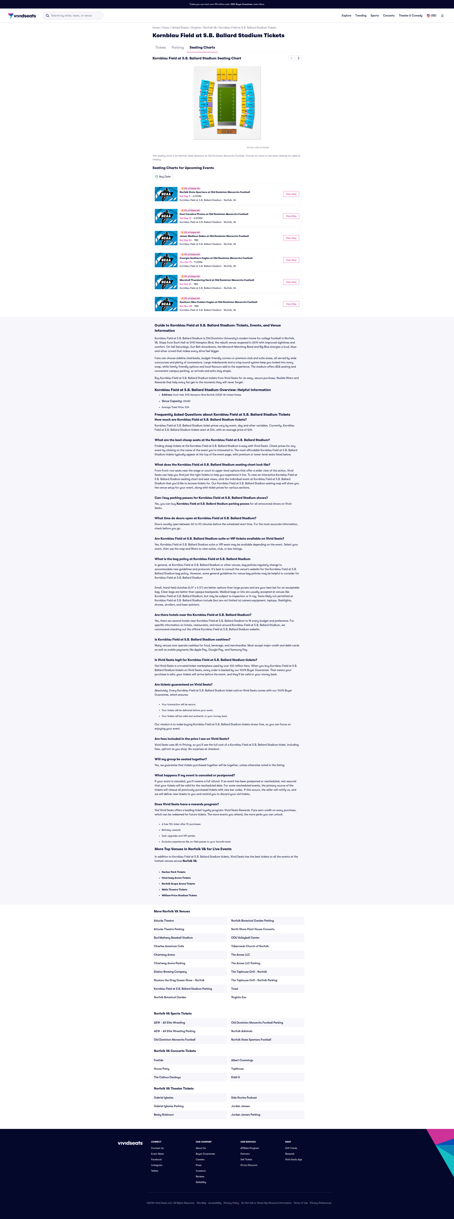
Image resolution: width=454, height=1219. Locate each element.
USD (433, 15)
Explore (346, 15)
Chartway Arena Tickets (176, 877)
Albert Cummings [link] (242, 1060)
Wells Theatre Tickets (174, 889)
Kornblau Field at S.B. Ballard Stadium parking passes (213, 503)
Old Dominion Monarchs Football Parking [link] (257, 1022)
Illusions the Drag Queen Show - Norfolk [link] (179, 980)
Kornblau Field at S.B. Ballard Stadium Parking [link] (183, 988)
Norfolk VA (210, 27)
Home (156, 27)
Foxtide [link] (158, 1060)
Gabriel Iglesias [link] (163, 1097)
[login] (442, 15)
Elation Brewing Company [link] (170, 971)
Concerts (389, 15)
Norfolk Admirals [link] (241, 1031)
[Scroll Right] (298, 58)
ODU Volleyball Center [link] (245, 937)
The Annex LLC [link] (240, 954)
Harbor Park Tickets (174, 872)
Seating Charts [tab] (202, 47)
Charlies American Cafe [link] (169, 946)
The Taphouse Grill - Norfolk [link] (249, 971)
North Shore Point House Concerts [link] (253, 929)
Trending (360, 15)
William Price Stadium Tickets (179, 895)
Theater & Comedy (410, 15)
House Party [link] (161, 1068)
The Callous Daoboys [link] (167, 1077)
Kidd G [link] (235, 1077)
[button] (163, 176)
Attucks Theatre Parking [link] (169, 929)
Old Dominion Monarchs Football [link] (174, 1039)
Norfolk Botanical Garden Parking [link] (252, 920)
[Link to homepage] (23, 15)
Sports (375, 15)
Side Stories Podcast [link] (244, 1097)
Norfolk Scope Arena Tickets (178, 883)
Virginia (196, 27)
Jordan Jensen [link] (240, 1106)
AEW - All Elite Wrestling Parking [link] (174, 1031)
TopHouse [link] (237, 1068)
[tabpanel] (227, 184)
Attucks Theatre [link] (164, 920)
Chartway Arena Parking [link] (169, 963)
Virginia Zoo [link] (238, 997)
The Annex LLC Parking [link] (245, 963)
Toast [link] (234, 988)
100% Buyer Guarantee (241, 4)
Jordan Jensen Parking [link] (245, 1114)
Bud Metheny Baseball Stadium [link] (173, 937)
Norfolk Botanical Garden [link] (170, 997)
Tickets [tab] (160, 47)
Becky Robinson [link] (164, 1114)
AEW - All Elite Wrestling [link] (169, 1022)
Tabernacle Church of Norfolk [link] (250, 946)
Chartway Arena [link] (164, 954)
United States (180, 27)
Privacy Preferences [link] (320, 1202)
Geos (165, 27)
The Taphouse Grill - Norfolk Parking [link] (254, 980)
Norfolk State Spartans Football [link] (251, 1039)
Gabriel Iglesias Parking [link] (169, 1106)
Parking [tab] (178, 47)
